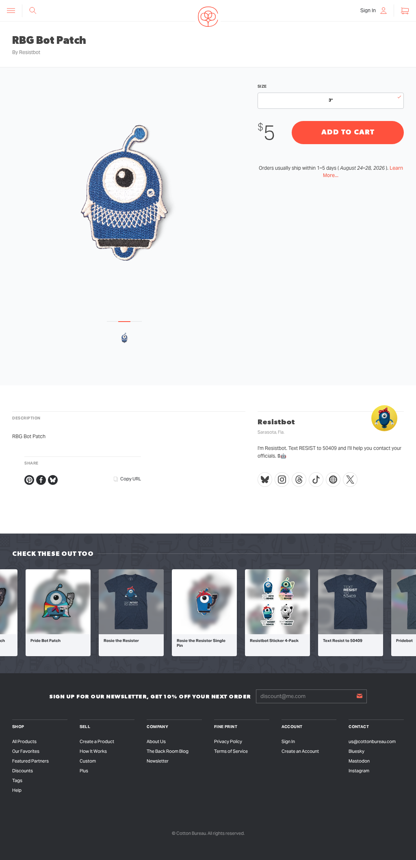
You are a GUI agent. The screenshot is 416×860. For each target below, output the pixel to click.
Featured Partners (30, 761)
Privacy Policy (228, 741)
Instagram (359, 771)
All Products (24, 741)
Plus (84, 771)
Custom (88, 761)
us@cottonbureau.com (372, 741)
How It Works (93, 751)
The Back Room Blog (167, 751)
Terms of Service (231, 751)
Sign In (288, 741)
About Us (156, 741)
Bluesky (356, 751)
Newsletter (158, 761)
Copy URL (130, 479)
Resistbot (29, 52)
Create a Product (97, 741)
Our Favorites (25, 751)
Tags (17, 780)
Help (17, 790)
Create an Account (300, 751)
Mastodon (359, 761)
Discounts (22, 771)
